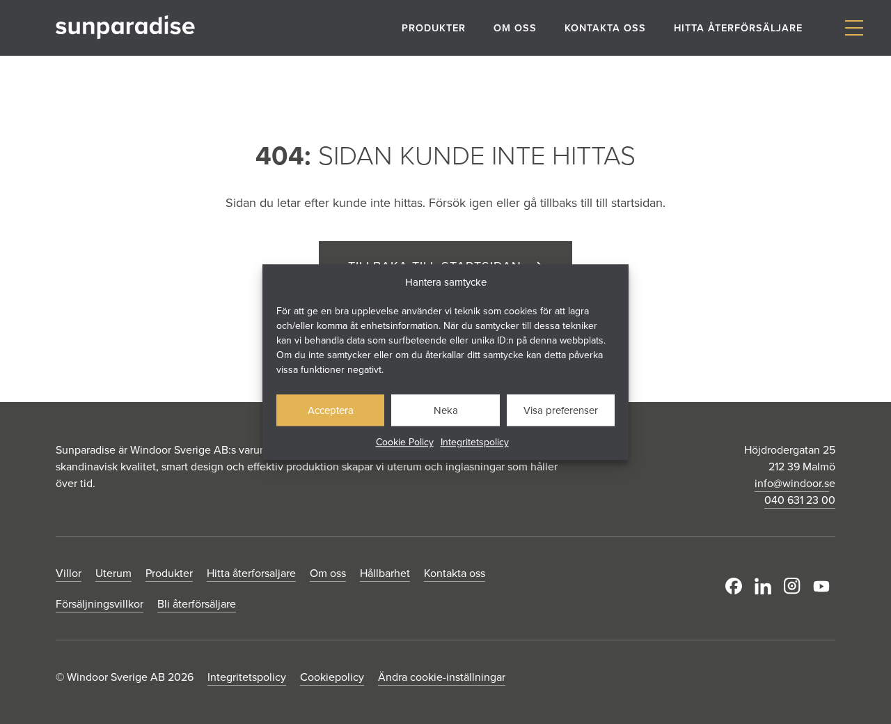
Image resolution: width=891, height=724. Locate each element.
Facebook (736, 586)
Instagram (795, 586)
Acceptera (331, 410)
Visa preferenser (560, 410)
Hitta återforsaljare (251, 572)
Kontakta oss (605, 27)
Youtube (824, 586)
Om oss (515, 27)
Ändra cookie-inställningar (441, 676)
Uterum (113, 572)
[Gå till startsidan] (125, 27)
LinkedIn (766, 586)
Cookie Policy (405, 442)
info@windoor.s (792, 483)
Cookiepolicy (332, 676)
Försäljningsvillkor (99, 603)
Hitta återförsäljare (738, 27)
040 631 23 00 (799, 499)
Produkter (434, 27)
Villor (68, 572)
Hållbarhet (385, 572)
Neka (446, 410)
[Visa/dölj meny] (854, 28)
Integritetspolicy (475, 442)
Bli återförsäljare (196, 603)
